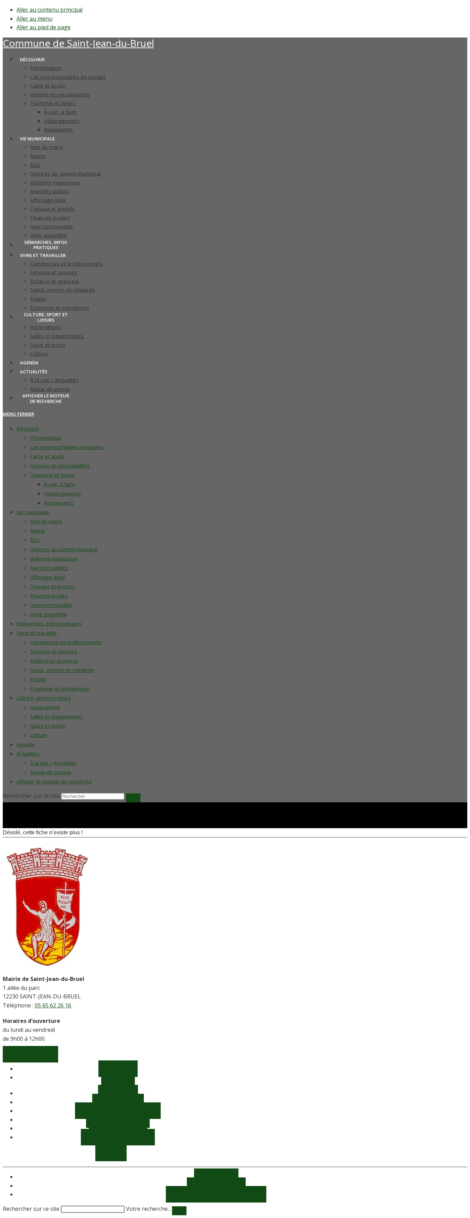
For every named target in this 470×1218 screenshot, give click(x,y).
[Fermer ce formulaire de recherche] (179, 1210)
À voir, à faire (59, 484)
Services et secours (53, 651)
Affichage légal (47, 577)
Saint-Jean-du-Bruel (78, 43)
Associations (45, 707)
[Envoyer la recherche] (133, 797)
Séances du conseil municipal (63, 549)
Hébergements (62, 493)
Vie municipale (33, 512)
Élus (35, 539)
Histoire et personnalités (60, 465)
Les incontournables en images (67, 447)
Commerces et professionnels (66, 642)
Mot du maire (46, 521)
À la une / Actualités (53, 762)
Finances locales (49, 595)
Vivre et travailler (37, 632)
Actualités (28, 753)
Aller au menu (34, 18)
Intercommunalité (51, 604)
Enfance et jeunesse (54, 660)
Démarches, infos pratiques (49, 623)
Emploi (38, 679)
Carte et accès (47, 456)
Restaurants (58, 502)
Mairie (37, 530)
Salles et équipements (56, 716)
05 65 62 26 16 (53, 1005)
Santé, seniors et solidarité (62, 669)
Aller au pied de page (44, 27)
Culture (38, 734)
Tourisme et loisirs (52, 474)
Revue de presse (50, 772)
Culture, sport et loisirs (44, 697)
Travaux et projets (52, 586)
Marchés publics (49, 567)
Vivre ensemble (48, 614)
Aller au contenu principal (50, 9)
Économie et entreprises (59, 688)
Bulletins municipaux (53, 558)
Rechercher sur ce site (31, 1208)
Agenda (25, 744)
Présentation (45, 437)
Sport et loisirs (47, 725)
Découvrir (28, 428)
